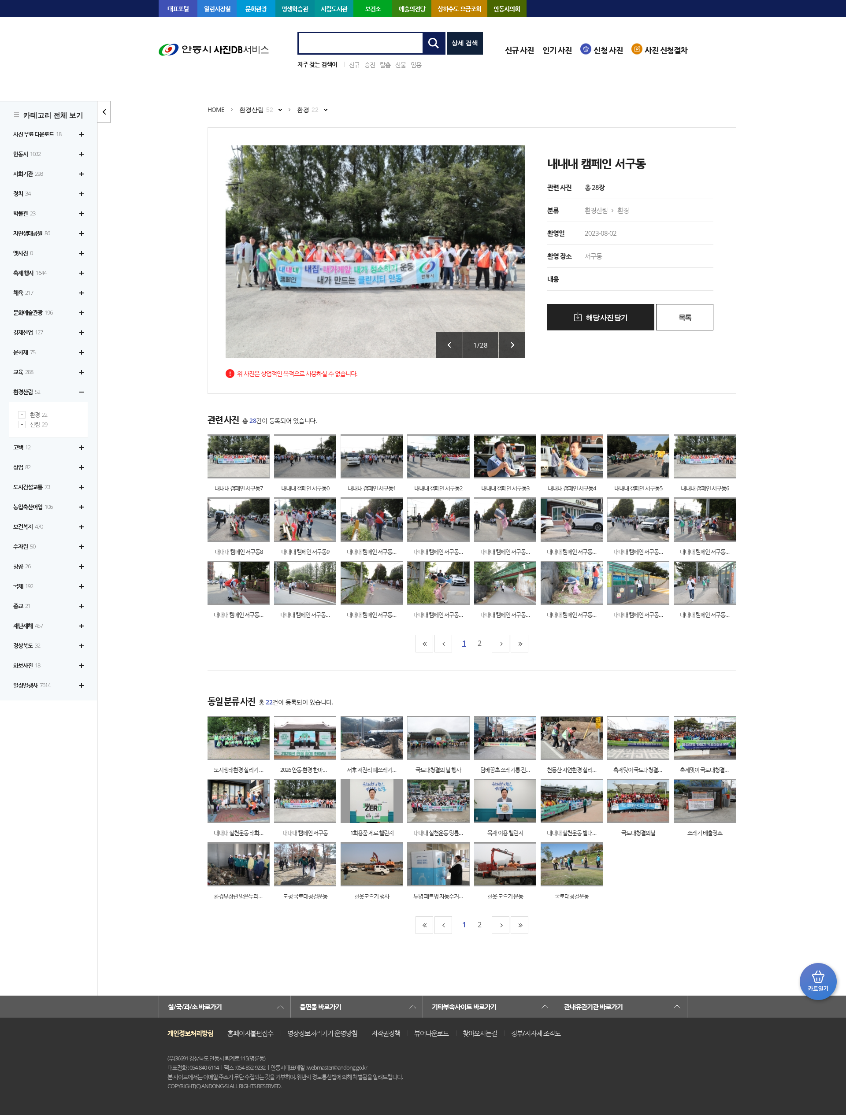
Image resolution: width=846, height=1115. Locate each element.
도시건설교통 (31, 487)
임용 (416, 64)
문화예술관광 (32, 312)
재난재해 (28, 626)
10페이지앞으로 (443, 643)
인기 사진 (556, 50)
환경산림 (26, 392)
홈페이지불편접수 (250, 1033)
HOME (216, 109)
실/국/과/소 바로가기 (195, 1006)
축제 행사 (29, 273)
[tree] (48, 409)
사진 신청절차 (666, 50)
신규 (354, 64)
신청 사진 (608, 50)
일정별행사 (31, 685)
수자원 (24, 546)
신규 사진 (519, 50)
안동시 (27, 154)
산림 (38, 424)
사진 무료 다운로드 (37, 134)
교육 (23, 372)
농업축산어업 (32, 507)
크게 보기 (229, 456)
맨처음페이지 (424, 643)
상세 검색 (465, 42)
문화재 (24, 352)
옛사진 (23, 253)
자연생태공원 (31, 233)
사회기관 (28, 174)
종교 (21, 606)
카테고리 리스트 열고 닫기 (104, 112)
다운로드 (247, 456)
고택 (21, 447)
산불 (400, 64)
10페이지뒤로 (500, 643)
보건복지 (28, 526)
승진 (369, 64)
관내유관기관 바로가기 (593, 1006)
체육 (23, 292)
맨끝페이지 (519, 643)
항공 (21, 566)
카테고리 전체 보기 (53, 115)
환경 (38, 415)
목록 (685, 317)
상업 (21, 467)
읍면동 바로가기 (320, 1006)
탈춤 (385, 64)
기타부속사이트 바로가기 (464, 1006)
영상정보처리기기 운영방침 (322, 1033)
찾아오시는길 (480, 1033)
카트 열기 (818, 981)
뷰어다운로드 (431, 1033)
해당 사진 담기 (606, 317)
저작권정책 (385, 1033)
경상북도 (26, 645)
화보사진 (26, 665)
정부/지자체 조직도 (535, 1033)
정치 (21, 193)
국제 (23, 586)
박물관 (24, 213)
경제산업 (28, 332)
